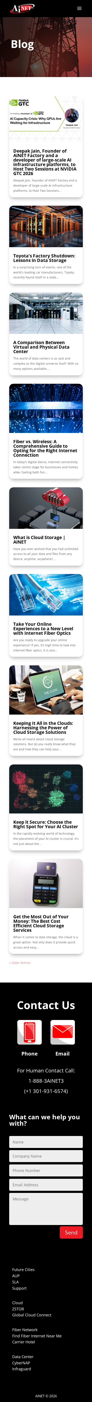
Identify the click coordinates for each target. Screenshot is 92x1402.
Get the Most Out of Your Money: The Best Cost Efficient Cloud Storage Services (41, 923)
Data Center (22, 1356)
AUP (16, 1275)
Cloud (17, 1302)
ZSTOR (18, 1308)
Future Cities (23, 1269)
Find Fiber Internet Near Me (37, 1335)
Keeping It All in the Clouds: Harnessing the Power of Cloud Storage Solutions (43, 727)
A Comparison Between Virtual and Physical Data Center (41, 346)
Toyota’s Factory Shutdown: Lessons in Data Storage (44, 258)
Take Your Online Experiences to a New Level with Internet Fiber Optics (43, 628)
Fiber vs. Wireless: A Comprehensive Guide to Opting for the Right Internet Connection (45, 448)
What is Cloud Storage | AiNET (39, 539)
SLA (15, 1282)
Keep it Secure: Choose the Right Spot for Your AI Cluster (45, 824)
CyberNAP (21, 1362)
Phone (29, 1053)
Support (19, 1288)
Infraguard (21, 1368)
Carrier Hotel (23, 1341)
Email (62, 1053)
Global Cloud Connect (31, 1314)
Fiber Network (24, 1329)
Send (71, 1232)
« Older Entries (20, 963)
